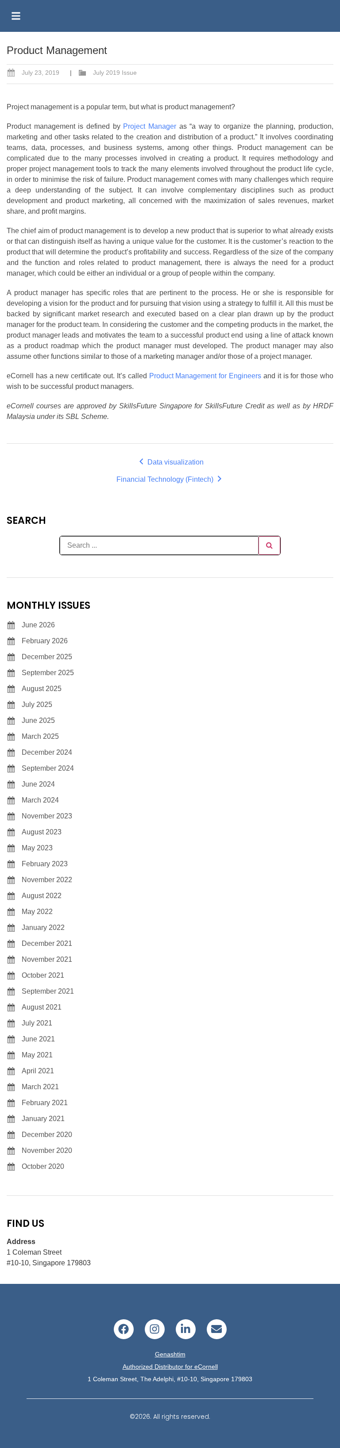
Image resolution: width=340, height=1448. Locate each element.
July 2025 (37, 704)
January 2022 (43, 927)
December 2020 (47, 1134)
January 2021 (43, 1118)
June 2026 (38, 625)
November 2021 (47, 959)
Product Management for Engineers (205, 376)
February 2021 (45, 1102)
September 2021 (48, 991)
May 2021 (37, 1055)
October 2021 (43, 975)
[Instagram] (155, 1329)
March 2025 (40, 736)
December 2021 (47, 943)
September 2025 (48, 672)
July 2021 (37, 1023)
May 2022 (37, 911)
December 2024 (47, 752)
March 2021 (40, 1087)
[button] (16, 16)
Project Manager (149, 126)
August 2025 (42, 688)
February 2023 (45, 864)
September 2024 (48, 768)
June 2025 (38, 720)
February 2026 (45, 641)
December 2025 (47, 657)
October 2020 (43, 1166)
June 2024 (38, 784)
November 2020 (47, 1150)
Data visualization (175, 462)
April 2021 (38, 1071)
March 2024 (40, 800)
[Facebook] (124, 1329)
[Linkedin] (186, 1329)
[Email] (217, 1329)
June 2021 (38, 1039)
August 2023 (42, 832)
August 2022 (42, 895)
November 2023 (47, 816)
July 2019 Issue (115, 72)
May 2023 (37, 848)
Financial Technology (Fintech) (165, 479)
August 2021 (42, 1007)
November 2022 (47, 879)
